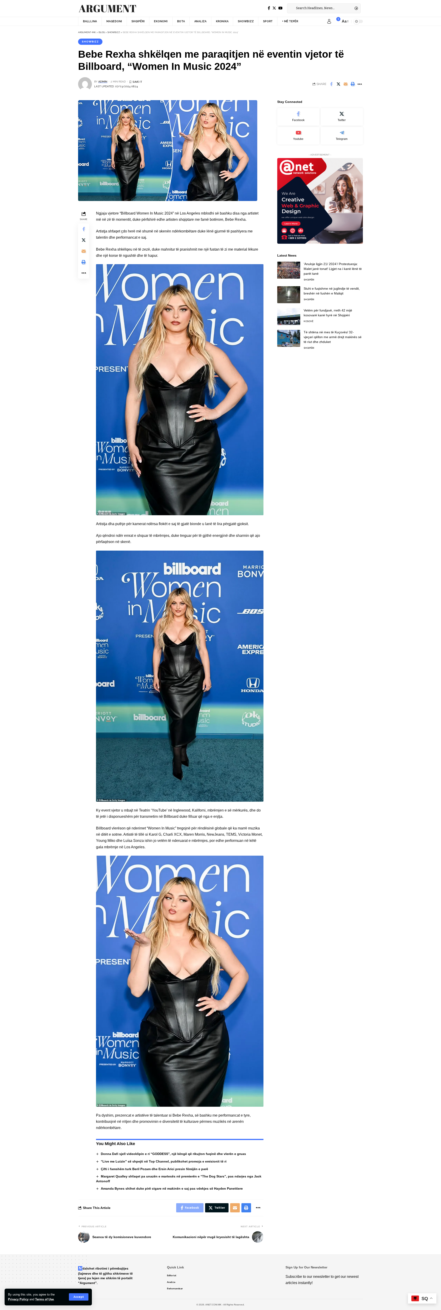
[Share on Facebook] (331, 84)
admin (102, 81)
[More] (359, 84)
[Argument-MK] (107, 8)
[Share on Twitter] (338, 84)
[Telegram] (342, 135)
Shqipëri (309, 279)
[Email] (345, 84)
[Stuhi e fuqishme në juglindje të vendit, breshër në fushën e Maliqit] (288, 294)
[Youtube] (298, 135)
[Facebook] (269, 8)
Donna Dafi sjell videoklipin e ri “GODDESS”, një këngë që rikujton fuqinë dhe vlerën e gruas (173, 1154)
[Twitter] (274, 8)
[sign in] (329, 21)
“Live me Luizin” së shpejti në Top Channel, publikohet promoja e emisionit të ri (163, 1161)
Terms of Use (44, 1299)
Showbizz (90, 41)
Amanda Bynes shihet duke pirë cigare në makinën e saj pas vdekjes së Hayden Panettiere (172, 1188)
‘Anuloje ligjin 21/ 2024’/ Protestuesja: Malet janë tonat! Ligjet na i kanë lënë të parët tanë (333, 268)
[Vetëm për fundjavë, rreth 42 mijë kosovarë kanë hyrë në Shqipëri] (288, 316)
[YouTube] (280, 8)
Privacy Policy (18, 1299)
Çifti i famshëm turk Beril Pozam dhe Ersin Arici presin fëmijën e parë (154, 1169)
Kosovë (308, 321)
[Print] (352, 84)
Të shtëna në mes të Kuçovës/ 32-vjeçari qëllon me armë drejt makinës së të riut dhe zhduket (333, 336)
